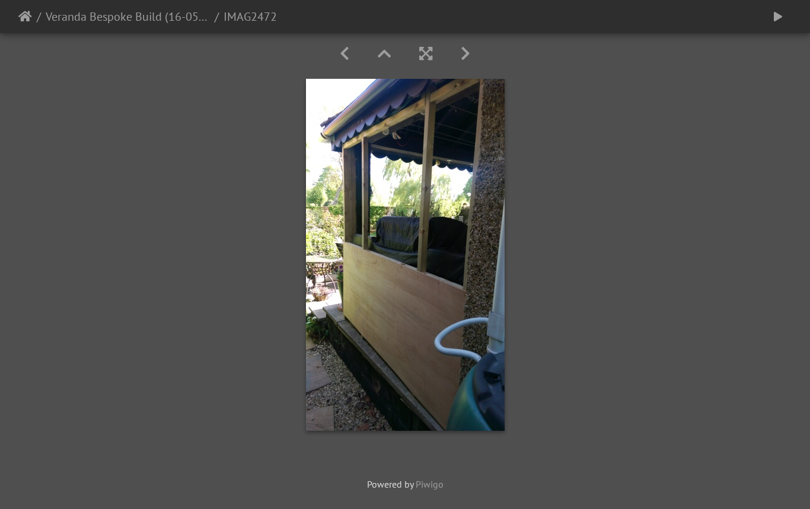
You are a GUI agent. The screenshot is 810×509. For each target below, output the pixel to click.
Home (25, 16)
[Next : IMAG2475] (465, 53)
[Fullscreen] (426, 53)
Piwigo (430, 484)
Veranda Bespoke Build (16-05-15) (128, 16)
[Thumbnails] (384, 53)
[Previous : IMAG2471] (344, 53)
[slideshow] (778, 16)
